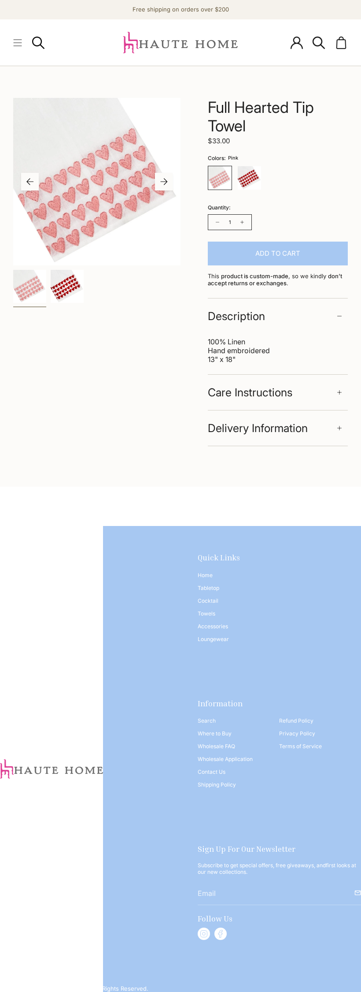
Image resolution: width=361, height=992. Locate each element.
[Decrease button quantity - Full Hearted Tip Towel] (216, 222)
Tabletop (208, 588)
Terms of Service (300, 746)
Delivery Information (258, 428)
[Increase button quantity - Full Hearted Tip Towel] (243, 222)
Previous (30, 181)
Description (236, 316)
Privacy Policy (297, 733)
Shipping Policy (217, 784)
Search (207, 720)
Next (164, 181)
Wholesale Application (225, 759)
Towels (206, 613)
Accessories (213, 626)
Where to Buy (215, 733)
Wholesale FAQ (216, 746)
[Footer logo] (51, 769)
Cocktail (208, 600)
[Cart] (341, 42)
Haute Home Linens (62, 988)
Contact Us (211, 771)
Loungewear (213, 639)
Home (205, 575)
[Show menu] (17, 42)
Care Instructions (250, 392)
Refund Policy (296, 720)
